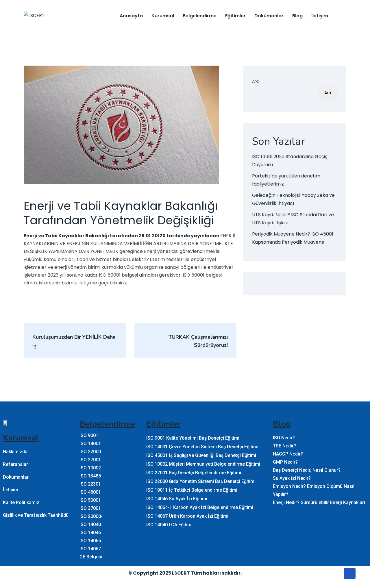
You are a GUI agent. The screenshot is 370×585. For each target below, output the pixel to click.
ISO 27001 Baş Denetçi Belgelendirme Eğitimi (193, 472)
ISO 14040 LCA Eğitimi (169, 524)
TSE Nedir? (284, 446)
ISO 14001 (90, 443)
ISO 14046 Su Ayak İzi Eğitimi (176, 498)
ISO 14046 (90, 532)
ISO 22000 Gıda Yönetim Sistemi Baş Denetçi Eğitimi (201, 481)
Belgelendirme (200, 15)
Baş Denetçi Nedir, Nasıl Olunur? (307, 470)
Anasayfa (131, 15)
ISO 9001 (88, 435)
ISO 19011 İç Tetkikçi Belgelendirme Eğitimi (191, 490)
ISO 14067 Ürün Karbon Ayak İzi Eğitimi (187, 516)
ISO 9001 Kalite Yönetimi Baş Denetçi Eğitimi (192, 438)
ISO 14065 (90, 540)
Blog (297, 15)
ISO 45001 (90, 492)
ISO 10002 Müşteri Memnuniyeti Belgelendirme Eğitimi (203, 464)
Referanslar (15, 464)
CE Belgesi (90, 557)
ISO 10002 (90, 468)
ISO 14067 (90, 548)
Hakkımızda (15, 451)
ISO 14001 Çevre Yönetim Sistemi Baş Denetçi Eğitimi (202, 446)
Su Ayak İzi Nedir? (292, 478)
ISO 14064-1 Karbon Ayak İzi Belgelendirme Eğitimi (199, 507)
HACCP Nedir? (288, 454)
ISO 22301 (90, 484)
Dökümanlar (269, 15)
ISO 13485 (90, 476)
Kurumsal (162, 15)
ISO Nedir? (284, 437)
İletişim (319, 15)
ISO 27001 (90, 459)
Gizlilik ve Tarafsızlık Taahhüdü (36, 515)
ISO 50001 (90, 500)
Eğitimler (235, 15)
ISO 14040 (90, 524)
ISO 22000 (90, 451)
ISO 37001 (90, 508)
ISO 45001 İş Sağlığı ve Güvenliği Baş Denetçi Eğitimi (201, 455)
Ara (255, 81)
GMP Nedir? (285, 462)
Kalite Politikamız (21, 502)
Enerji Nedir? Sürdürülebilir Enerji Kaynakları (319, 502)
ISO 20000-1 (92, 516)
